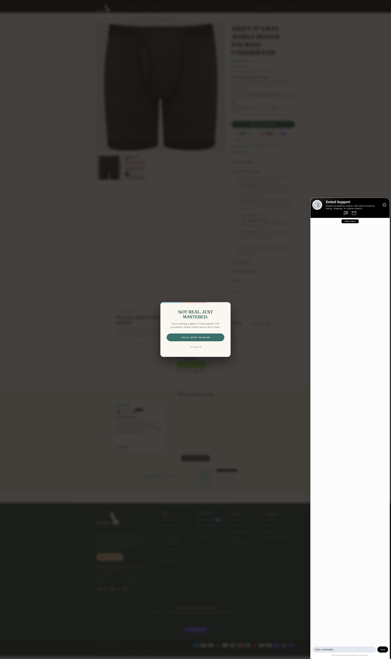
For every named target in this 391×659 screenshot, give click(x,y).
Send (382, 649)
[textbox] (344, 649)
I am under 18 (195, 347)
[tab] (346, 213)
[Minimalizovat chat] (384, 204)
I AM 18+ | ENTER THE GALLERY (195, 337)
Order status (350, 221)
